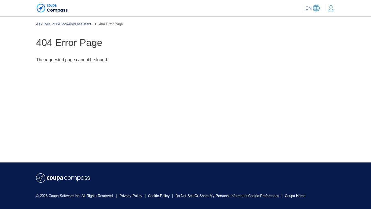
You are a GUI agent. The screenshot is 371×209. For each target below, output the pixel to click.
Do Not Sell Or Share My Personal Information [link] (211, 196)
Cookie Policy (159, 196)
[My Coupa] (331, 8)
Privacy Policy (131, 196)
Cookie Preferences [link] (263, 196)
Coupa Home (295, 196)
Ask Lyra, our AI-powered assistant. (64, 24)
